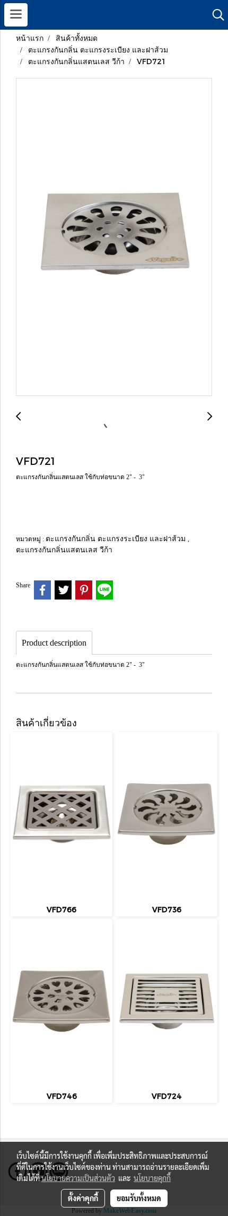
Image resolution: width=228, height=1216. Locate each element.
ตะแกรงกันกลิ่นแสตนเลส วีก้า (64, 549)
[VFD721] (114, 237)
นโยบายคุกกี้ (152, 1178)
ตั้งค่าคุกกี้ (83, 1198)
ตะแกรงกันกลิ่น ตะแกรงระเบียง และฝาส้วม (117, 538)
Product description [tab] (54, 642)
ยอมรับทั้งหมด (139, 1198)
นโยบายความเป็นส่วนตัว (78, 1178)
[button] (214, 15)
